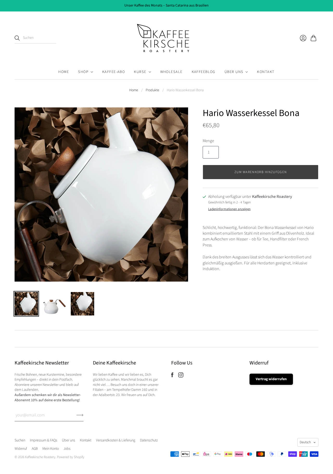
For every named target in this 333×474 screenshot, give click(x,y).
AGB (35, 448)
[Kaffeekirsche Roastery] (166, 38)
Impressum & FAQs (43, 440)
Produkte (152, 90)
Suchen (20, 440)
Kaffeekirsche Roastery (40, 457)
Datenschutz (149, 440)
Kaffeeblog (203, 72)
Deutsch (305, 442)
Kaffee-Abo (113, 72)
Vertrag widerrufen (271, 379)
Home (63, 72)
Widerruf (21, 448)
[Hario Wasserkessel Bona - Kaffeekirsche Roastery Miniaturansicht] (26, 303)
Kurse (140, 72)
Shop (83, 72)
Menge (208, 141)
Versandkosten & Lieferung (115, 440)
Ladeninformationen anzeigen (229, 209)
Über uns (234, 72)
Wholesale (171, 72)
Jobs (67, 448)
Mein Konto (50, 448)
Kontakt (265, 72)
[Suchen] (17, 38)
